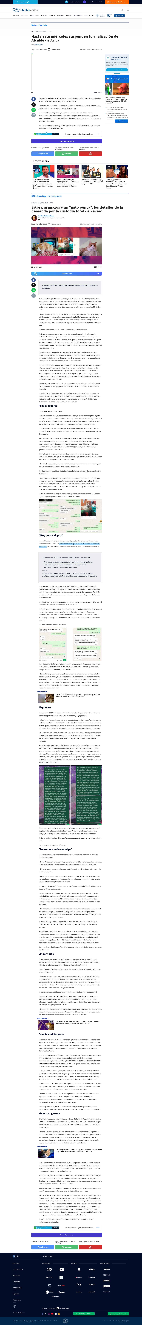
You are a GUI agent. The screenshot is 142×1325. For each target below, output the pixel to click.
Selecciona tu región (23, 2)
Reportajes (17, 1300)
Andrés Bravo (38, 45)
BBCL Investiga (78, 15)
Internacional (33, 15)
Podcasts (16, 15)
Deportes (52, 15)
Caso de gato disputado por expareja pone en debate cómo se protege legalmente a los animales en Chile (79, 1151)
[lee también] (46, 698)
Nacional (24, 15)
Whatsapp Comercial (85, 1313)
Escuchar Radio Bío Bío (117, 2)
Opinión (68, 15)
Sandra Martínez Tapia (46, 216)
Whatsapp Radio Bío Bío (119, 1314)
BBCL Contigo (89, 15)
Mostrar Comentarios (67, 141)
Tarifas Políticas (18, 1313)
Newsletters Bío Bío (74, 2)
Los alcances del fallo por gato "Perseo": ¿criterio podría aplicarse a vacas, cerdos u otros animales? (77, 1022)
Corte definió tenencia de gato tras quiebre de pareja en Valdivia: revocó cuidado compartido (78, 696)
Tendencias (60, 15)
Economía (44, 15)
